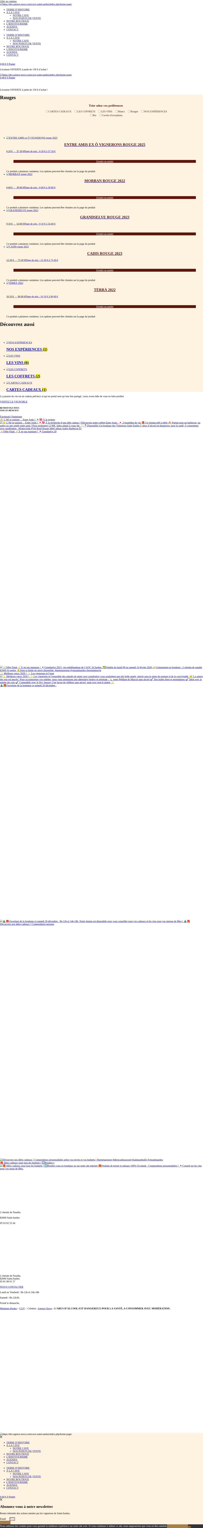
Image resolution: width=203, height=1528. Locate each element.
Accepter (172, 1526)
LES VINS (106, 111)
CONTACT (12, 29)
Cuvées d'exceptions (112, 115)
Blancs (121, 111)
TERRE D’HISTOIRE (18, 9)
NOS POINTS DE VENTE (27, 18)
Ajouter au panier (104, 161)
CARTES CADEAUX (60, 111)
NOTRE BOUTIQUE (17, 21)
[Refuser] (189, 1527)
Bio (94, 115)
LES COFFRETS (86, 111)
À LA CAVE (13, 12)
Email (3, 1519)
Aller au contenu (8, 1)
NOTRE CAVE (21, 15)
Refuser (183, 1526)
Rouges (134, 111)
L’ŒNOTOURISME (17, 24)
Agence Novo (45, 1308)
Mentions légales (8, 1308)
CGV (22, 1308)
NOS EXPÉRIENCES (155, 111)
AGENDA (11, 26)
